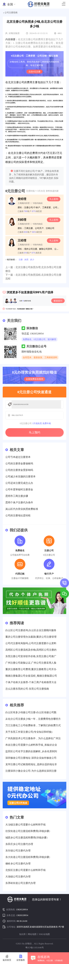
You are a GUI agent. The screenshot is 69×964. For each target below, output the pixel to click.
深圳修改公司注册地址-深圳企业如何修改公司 (31, 757)
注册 (21, 259)
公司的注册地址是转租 (18, 515)
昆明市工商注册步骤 (16, 496)
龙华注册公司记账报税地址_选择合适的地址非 (31, 764)
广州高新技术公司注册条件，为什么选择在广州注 (33, 738)
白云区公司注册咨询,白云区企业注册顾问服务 (30, 630)
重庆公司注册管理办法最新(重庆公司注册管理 (31, 636)
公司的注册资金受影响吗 (19, 470)
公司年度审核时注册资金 (19, 489)
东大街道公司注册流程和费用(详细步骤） (28, 857)
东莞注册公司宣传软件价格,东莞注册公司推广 (30, 656)
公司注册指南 (11, 12)
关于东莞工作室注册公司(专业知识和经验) (28, 731)
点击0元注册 (34, 71)
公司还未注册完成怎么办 (19, 483)
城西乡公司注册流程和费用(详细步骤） (27, 837)
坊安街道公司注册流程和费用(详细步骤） (28, 831)
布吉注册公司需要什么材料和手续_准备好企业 (31, 744)
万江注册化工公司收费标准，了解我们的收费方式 (33, 725)
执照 (26, 259)
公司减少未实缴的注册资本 (20, 476)
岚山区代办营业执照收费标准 (21, 509)
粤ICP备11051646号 (34, 947)
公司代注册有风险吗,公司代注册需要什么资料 (30, 643)
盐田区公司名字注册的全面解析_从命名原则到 (31, 751)
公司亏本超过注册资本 (18, 457)
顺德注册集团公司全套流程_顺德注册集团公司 (31, 675)
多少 (32, 259)
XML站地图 (44, 934)
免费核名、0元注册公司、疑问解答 (39, 339)
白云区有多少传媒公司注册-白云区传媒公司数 (31, 712)
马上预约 (34, 432)
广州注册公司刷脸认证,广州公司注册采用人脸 (30, 662)
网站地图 (32, 934)
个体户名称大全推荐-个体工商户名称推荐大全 (31, 682)
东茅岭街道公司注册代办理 (20, 883)
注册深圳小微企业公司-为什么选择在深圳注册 (31, 770)
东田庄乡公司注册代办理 (19, 844)
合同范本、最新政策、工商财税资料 (40, 357)
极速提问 (58, 300)
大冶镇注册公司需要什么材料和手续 (25, 824)
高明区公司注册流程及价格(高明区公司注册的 (31, 649)
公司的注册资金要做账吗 (19, 463)
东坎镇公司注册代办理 (18, 850)
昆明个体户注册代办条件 (19, 502)
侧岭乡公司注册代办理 (18, 863)
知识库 (22, 934)
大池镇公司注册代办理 (18, 876)
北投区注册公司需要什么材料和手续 (25, 870)
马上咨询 (53, 199)
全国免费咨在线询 (34, 379)
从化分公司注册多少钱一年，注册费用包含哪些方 (33, 718)
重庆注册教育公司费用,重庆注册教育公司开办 (30, 669)
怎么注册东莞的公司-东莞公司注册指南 (27, 688)
